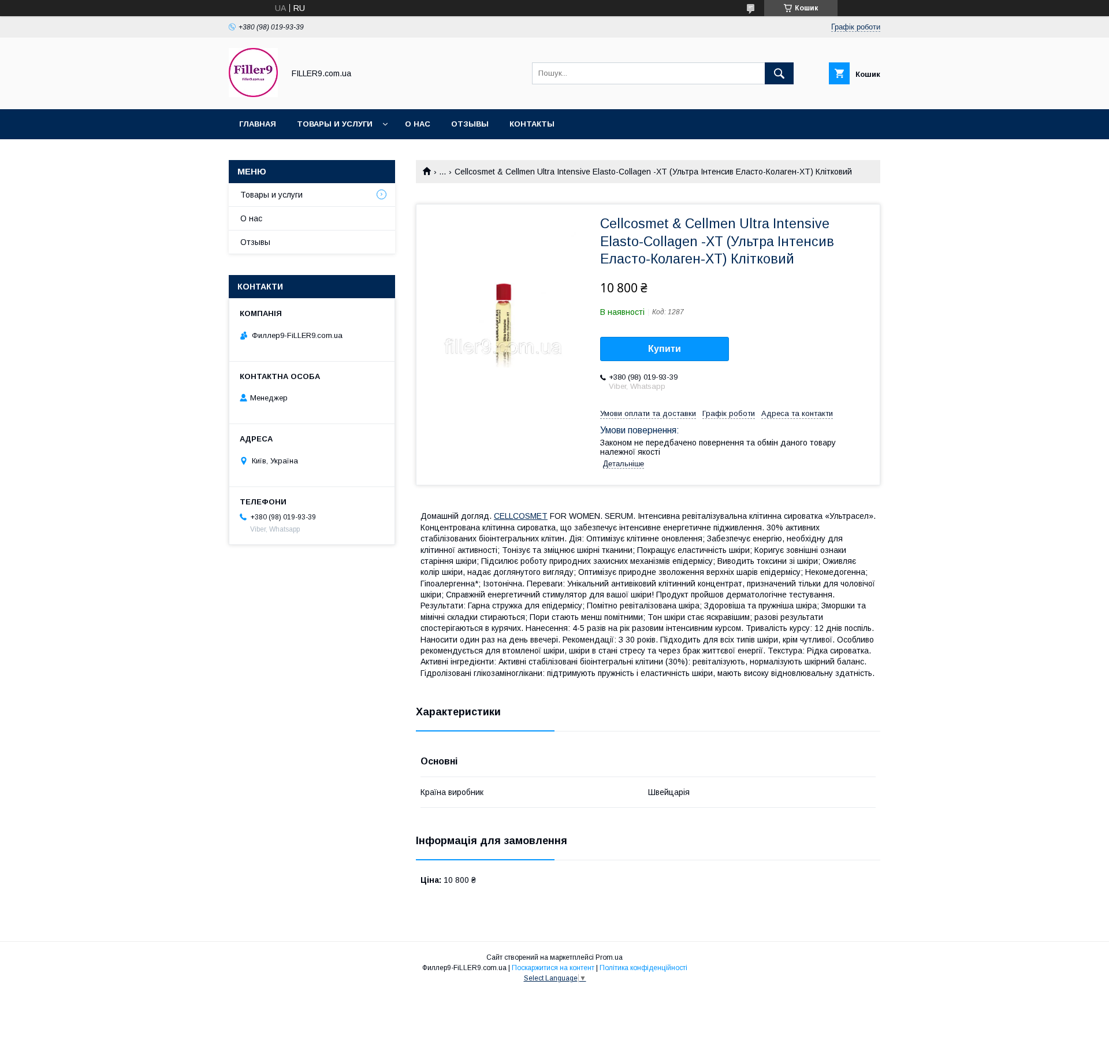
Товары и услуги (335, 124)
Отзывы (255, 242)
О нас (417, 124)
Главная (257, 124)
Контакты (531, 124)
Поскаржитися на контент (553, 968)
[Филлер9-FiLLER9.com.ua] (253, 94)
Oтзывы (470, 124)
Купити (664, 349)
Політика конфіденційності (643, 968)
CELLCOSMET (521, 516)
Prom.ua (609, 957)
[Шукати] (779, 73)
